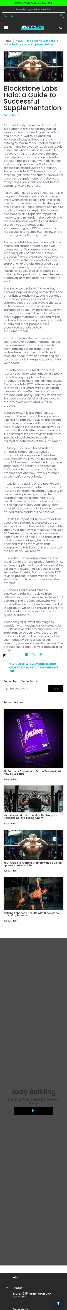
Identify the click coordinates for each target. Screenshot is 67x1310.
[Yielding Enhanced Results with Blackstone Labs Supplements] (33, 893)
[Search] (62, 16)
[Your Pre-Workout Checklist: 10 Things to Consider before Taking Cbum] (33, 798)
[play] (33, 1111)
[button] (60, 28)
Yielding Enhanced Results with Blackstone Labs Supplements (31, 914)
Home (7, 41)
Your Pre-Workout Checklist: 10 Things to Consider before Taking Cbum (30, 817)
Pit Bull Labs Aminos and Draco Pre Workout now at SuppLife (32, 773)
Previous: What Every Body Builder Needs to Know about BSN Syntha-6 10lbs (33, 667)
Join (56, 688)
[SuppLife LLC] (32, 27)
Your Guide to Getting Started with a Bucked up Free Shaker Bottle (33, 864)
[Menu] (6, 28)
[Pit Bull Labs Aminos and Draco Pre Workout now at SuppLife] (33, 738)
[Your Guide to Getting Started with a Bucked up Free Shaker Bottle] (33, 845)
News (19, 41)
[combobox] (30, 16)
